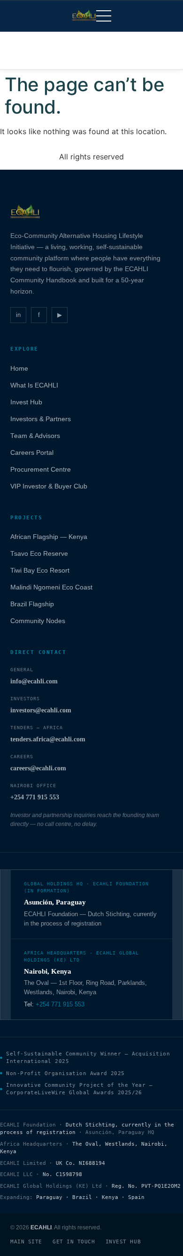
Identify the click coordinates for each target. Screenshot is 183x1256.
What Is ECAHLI (34, 385)
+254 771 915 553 (34, 797)
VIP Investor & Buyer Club (48, 486)
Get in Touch (74, 1242)
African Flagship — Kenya (48, 536)
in (18, 314)
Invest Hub (26, 402)
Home (19, 368)
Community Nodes (37, 620)
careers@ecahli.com (38, 768)
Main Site (26, 1242)
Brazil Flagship (32, 604)
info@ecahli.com (34, 681)
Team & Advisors (35, 435)
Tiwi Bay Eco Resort (39, 570)
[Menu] (103, 16)
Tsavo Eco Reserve (39, 553)
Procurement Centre (40, 469)
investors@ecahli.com (40, 710)
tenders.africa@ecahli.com (47, 739)
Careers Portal (31, 452)
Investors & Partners (40, 419)
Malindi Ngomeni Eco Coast (51, 587)
